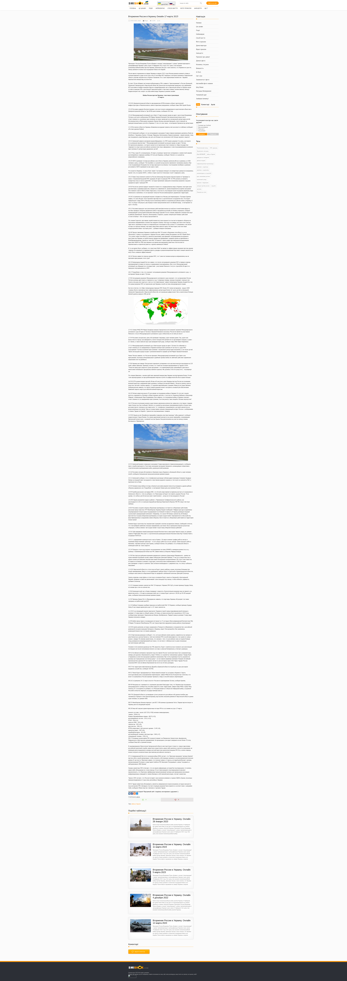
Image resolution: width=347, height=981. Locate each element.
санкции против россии (203, 186)
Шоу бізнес (200, 87)
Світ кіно (199, 76)
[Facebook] (132, 793)
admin (138, 797)
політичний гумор (201, 179)
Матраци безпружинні (203, 91)
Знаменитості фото (202, 80)
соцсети (213, 186)
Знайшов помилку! (202, 99)
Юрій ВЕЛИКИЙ (201, 154)
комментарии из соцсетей (204, 173)
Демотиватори (201, 46)
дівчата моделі (201, 160)
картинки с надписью (202, 167)
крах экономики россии (203, 176)
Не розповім (201, 131)
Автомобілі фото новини (204, 83)
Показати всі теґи (201, 192)
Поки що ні (201, 129)
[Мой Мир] (137, 793)
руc (173, 4)
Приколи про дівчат (203, 57)
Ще (205, 8)
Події (151, 8)
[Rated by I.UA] (132, 977)
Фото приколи (185, 8)
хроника (199, 189)
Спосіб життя (172, 8)
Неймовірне (160, 8)
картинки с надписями (203, 170)
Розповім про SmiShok (204, 125)
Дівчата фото (200, 61)
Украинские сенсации (202, 151)
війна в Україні (136, 804)
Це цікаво (142, 8)
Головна (133, 8)
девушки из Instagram (203, 157)
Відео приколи (201, 49)
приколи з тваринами (202, 182)
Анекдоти (198, 8)
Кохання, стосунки (202, 64)
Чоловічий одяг (201, 95)
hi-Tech (198, 72)
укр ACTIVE (164, 4)
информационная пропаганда (205, 164)
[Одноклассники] (134, 793)
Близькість (200, 68)
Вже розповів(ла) (203, 127)
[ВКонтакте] (129, 793)
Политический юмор (202, 148)
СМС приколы (213, 148)
